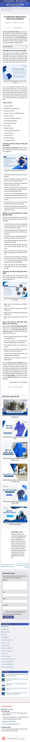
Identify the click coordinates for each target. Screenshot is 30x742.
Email (4, 598)
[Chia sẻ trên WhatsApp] (9, 387)
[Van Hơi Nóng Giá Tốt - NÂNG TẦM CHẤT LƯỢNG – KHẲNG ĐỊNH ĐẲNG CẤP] (15, 4)
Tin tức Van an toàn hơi (7, 651)
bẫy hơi (6, 260)
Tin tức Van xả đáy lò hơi (7, 664)
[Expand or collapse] (25, 47)
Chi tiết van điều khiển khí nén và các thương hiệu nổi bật (17, 679)
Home (2, 8)
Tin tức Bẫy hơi (11, 8)
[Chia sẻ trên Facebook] (11, 387)
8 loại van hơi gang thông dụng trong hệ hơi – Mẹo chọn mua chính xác (16, 693)
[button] (2, 4)
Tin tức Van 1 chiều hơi (6, 648)
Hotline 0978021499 (9, 1)
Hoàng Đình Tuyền (20, 22)
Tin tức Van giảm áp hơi (7, 661)
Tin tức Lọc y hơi (5, 642)
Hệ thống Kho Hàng (22, 1)
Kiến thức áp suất (5, 632)
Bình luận (5, 580)
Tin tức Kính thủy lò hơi (6, 640)
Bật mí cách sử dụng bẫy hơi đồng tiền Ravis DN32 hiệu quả (22, 565)
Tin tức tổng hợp (5, 645)
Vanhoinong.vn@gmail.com (13, 724)
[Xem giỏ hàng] (28, 4)
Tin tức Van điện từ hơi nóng (8, 659)
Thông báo (3, 634)
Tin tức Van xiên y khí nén (7, 667)
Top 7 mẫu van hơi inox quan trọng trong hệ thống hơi (16, 689)
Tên (4, 592)
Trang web (5, 605)
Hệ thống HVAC (5, 626)
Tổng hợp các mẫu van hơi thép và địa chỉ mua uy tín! (16, 684)
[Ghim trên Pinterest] (19, 387)
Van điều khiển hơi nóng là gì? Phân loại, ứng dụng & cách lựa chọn (17, 675)
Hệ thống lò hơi (5, 629)
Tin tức (5, 8)
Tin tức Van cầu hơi (6, 656)
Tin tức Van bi (4, 653)
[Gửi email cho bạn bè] (16, 387)
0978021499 (12, 721)
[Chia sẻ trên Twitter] (14, 387)
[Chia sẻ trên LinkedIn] (21, 387)
